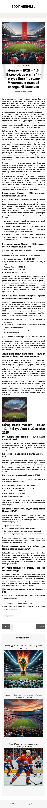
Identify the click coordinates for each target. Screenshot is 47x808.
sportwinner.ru (23, 6)
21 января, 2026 (23, 65)
